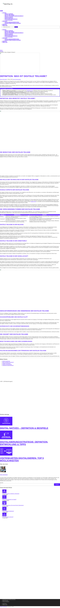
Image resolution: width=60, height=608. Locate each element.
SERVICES (4, 21)
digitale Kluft (33, 201)
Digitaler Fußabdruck (11, 19)
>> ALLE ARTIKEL (9, 20)
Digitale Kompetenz (6, 363)
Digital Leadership (6, 361)
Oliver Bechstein (3, 79)
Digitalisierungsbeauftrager (8, 365)
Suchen (1, 482)
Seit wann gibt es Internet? (7, 516)
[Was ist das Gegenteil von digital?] (4, 498)
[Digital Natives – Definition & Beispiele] (30, 421)
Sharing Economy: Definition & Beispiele (10, 493)
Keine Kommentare (17, 79)
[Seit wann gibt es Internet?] (4, 515)
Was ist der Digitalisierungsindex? (14, 15)
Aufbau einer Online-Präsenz (13, 23)
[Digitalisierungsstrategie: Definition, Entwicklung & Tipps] (30, 435)
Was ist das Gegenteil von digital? (9, 499)
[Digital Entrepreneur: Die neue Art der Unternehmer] (4, 504)
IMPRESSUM (5, 600)
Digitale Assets (9, 17)
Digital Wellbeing (9, 14)
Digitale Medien (9, 13)
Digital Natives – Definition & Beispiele (24, 428)
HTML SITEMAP (5, 601)
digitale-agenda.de (3, 606)
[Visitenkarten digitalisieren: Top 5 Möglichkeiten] (30, 451)
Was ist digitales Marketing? (8, 511)
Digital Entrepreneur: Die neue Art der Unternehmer (13, 505)
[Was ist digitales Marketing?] (4, 510)
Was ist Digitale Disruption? (8, 362)
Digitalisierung (9, 18)
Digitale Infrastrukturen (7, 364)
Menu (1, 10)
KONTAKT (4, 24)
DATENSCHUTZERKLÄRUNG (8, 599)
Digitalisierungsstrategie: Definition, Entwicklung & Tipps (24, 443)
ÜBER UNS (4, 25)
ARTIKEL (4, 12)
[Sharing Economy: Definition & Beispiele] (4, 492)
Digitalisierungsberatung (12, 22)
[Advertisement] (11, 46)
